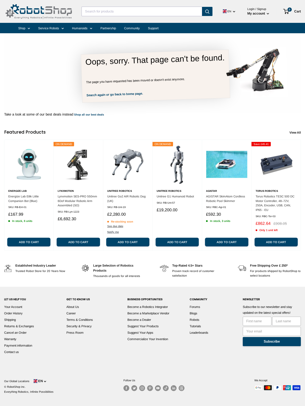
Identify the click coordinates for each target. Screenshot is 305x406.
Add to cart (29, 242)
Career (71, 313)
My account (256, 13)
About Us (72, 307)
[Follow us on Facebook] (126, 388)
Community (132, 28)
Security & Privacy (79, 326)
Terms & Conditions (79, 319)
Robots (194, 319)
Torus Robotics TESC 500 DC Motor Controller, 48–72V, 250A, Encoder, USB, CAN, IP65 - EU (275, 203)
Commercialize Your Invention (147, 339)
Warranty (10, 339)
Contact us (11, 352)
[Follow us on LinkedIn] (174, 388)
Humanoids (80, 28)
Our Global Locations (16, 381)
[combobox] (142, 11)
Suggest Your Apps (140, 332)
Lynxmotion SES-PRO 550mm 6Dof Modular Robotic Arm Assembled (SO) (77, 201)
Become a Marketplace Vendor (148, 313)
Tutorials (195, 326)
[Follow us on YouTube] (158, 388)
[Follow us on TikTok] (166, 388)
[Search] (207, 11)
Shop (22, 28)
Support (153, 28)
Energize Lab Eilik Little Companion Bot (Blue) (23, 199)
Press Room (75, 332)
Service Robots (49, 28)
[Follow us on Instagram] (142, 388)
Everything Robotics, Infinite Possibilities (29, 391)
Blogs (193, 313)
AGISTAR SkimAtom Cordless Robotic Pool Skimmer (225, 199)
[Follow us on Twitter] (134, 388)
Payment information (18, 345)
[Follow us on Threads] (181, 388)
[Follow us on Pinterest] (150, 388)
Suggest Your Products (143, 326)
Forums (195, 307)
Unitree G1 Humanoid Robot (175, 196)
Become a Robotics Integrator (147, 307)
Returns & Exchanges (19, 326)
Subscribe (272, 341)
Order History (13, 313)
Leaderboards (199, 332)
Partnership (108, 28)
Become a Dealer (139, 319)
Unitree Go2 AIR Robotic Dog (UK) (126, 199)
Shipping (10, 319)
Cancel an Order (15, 332)
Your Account (13, 307)
